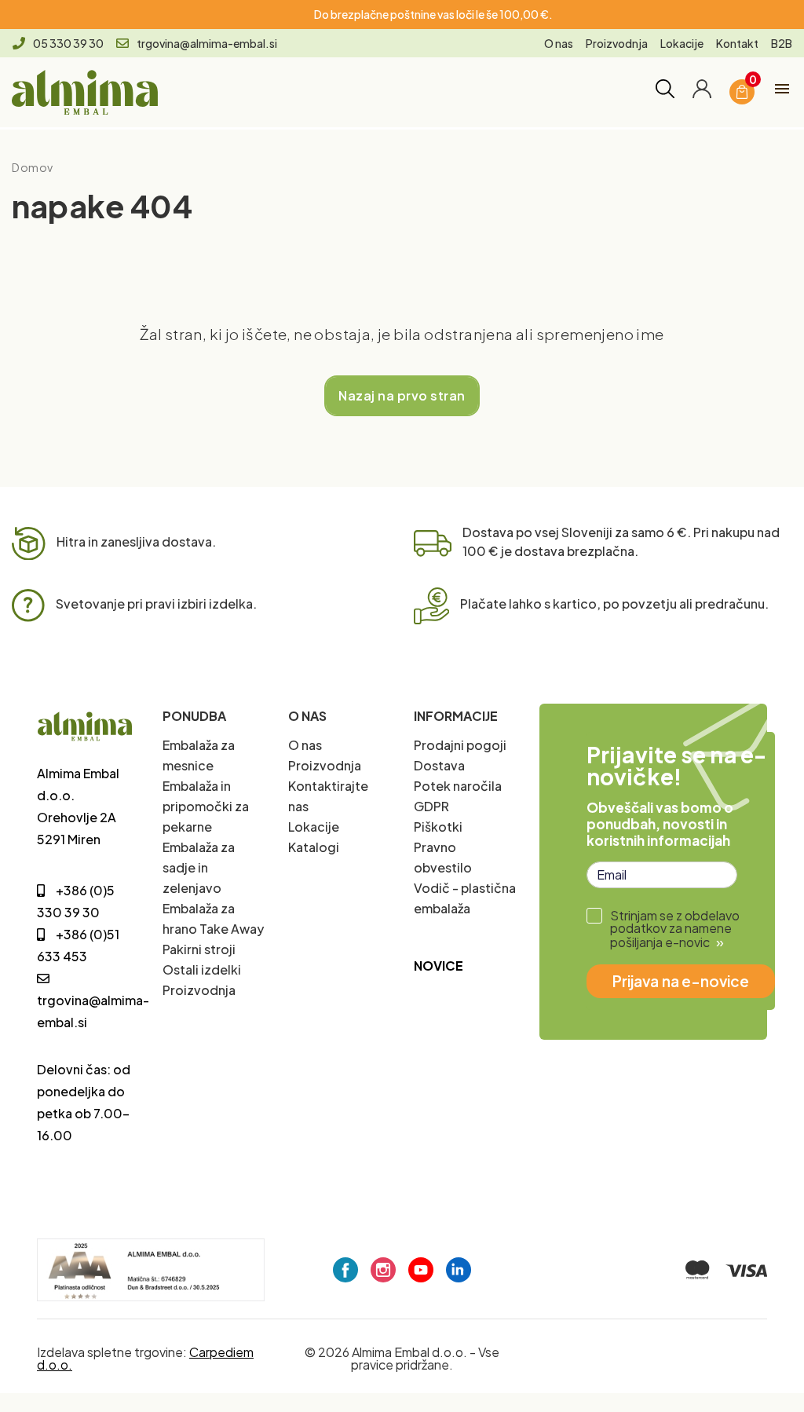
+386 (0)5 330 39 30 (76, 901)
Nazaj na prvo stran (401, 395)
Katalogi (313, 847)
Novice (438, 965)
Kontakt (737, 43)
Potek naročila (458, 785)
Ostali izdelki (202, 969)
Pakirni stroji (199, 949)
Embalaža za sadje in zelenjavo (199, 867)
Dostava (439, 765)
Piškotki (438, 826)
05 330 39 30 (68, 43)
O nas (558, 43)
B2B (781, 43)
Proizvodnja (617, 43)
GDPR (431, 806)
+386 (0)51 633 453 (78, 945)
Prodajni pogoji (460, 745)
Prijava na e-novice (680, 980)
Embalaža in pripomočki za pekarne (206, 806)
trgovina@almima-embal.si (207, 43)
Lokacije (682, 43)
